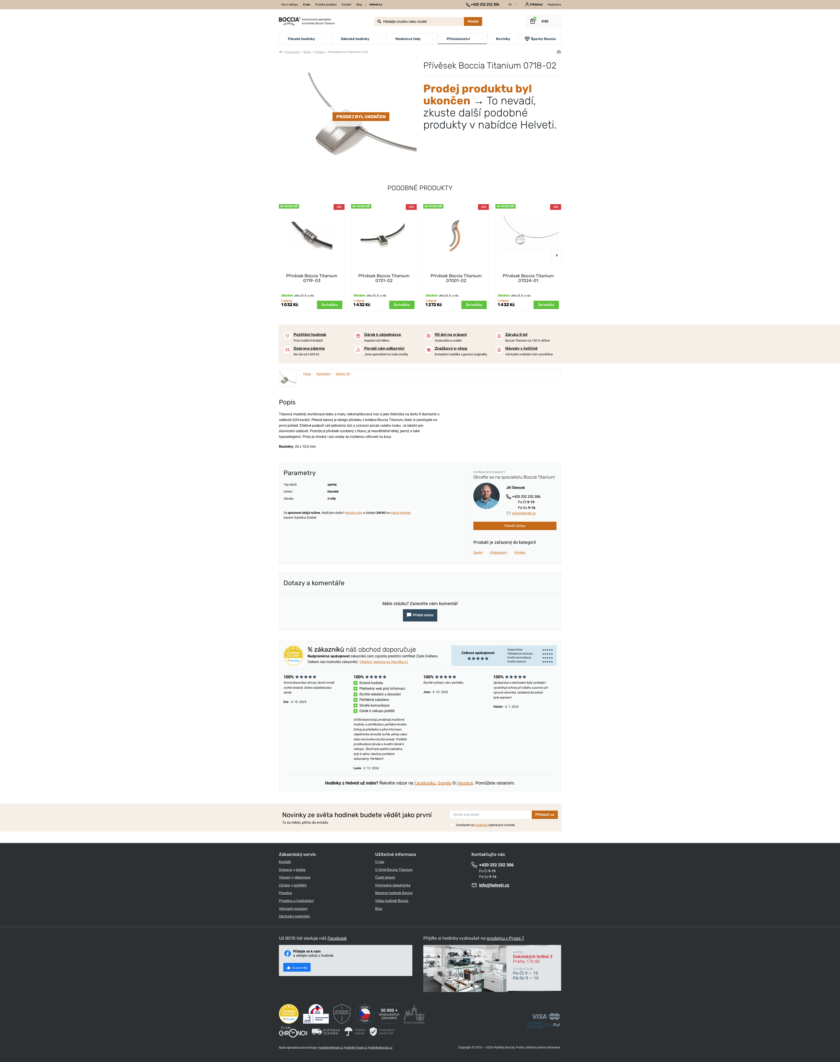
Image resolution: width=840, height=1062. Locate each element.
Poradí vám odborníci (384, 348)
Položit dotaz (514, 526)
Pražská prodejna (326, 4)
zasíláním (481, 825)
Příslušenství (292, 52)
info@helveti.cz (524, 513)
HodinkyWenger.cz (330, 1047)
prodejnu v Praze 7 (505, 938)
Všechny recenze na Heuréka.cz (383, 662)
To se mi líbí (299, 967)
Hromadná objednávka (392, 885)
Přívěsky (320, 52)
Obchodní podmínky (294, 916)
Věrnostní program (293, 909)
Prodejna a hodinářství (296, 901)
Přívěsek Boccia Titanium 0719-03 (311, 278)
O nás (379, 862)
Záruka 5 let (516, 334)
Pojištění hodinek (310, 334)
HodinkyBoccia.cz (380, 1047)
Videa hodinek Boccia (391, 901)
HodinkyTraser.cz (356, 1047)
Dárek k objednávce (382, 334)
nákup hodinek (400, 512)
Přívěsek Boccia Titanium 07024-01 (528, 278)
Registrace (554, 4)
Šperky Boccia (543, 39)
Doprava (285, 870)
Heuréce (465, 783)
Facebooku (425, 783)
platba (301, 870)
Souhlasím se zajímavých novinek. (486, 825)
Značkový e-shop (451, 348)
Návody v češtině (521, 348)
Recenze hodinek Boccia (394, 893)
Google (444, 783)
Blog (359, 4)
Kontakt (346, 4)
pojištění (300, 885)
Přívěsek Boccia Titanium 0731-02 (384, 278)
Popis (308, 374)
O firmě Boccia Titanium (394, 870)
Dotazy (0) (344, 374)
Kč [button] (511, 4)
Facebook (337, 938)
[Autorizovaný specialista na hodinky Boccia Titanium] (290, 21)
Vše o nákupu (289, 4)
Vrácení (284, 877)
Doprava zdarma (309, 348)
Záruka (284, 885)
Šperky (307, 52)
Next (556, 255)
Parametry (324, 374)
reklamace (302, 877)
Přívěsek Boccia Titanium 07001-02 (456, 278)
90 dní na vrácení (451, 334)
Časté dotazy (385, 877)
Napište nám (353, 512)
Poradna (285, 893)
